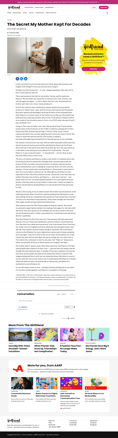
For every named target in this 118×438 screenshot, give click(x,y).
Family (9, 20)
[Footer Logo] (24, 421)
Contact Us (73, 420)
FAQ (50, 422)
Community (73, 422)
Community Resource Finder (21, 394)
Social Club (29, 7)
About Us (52, 420)
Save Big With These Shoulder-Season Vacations (19, 348)
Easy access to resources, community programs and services (22, 400)
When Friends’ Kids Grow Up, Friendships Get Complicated (45, 348)
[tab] (23, 307)
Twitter (21, 78)
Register (64, 294)
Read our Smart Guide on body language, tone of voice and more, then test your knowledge (70, 403)
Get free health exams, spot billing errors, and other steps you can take (95, 400)
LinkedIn (25, 78)
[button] (107, 12)
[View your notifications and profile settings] (74, 307)
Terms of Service (27, 435)
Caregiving (14, 391)
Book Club (39, 7)
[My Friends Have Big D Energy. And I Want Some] (97, 334)
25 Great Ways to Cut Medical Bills (94, 394)
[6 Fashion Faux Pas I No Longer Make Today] (72, 334)
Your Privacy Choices (52, 435)
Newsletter (50, 7)
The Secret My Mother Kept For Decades (49, 24)
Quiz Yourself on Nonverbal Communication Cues (70, 396)
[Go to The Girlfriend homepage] (12, 7)
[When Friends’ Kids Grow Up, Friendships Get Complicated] (46, 334)
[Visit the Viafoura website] (71, 318)
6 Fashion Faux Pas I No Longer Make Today (70, 348)
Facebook (17, 78)
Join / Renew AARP (54, 427)
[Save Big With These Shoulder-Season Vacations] (20, 334)
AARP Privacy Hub (39, 435)
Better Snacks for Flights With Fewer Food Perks (47, 394)
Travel (38, 391)
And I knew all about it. (17, 29)
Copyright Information (14, 435)
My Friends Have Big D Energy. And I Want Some (97, 348)
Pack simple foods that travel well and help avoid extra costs (46, 400)
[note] (41, 75)
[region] (46, 306)
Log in (58, 294)
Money (87, 391)
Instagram (93, 425)
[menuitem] (9, 13)
